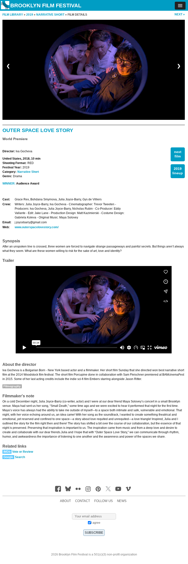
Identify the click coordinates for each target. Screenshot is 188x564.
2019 (29, 14)
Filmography (12, 386)
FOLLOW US (103, 501)
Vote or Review (22, 451)
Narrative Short (28, 172)
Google (8, 457)
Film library (12, 14)
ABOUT (65, 501)
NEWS (122, 501)
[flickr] (78, 489)
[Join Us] (58, 489)
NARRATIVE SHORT (50, 14)
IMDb (7, 451)
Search (20, 457)
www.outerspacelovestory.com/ (37, 227)
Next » (180, 14)
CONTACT (82, 501)
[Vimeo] (128, 489)
